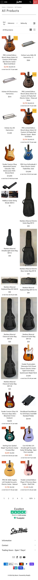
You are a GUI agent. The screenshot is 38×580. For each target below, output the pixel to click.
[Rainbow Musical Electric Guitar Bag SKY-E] (28, 199)
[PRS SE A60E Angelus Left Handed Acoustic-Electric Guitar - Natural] (9, 468)
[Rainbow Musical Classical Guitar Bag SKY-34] (9, 361)
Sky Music (15, 575)
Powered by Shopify (24, 575)
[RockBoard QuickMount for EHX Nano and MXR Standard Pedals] (28, 400)
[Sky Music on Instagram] (20, 557)
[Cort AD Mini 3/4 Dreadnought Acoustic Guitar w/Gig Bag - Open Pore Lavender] (28, 434)
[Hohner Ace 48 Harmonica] (9, 116)
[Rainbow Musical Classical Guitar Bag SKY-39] (9, 314)
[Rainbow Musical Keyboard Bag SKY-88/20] (9, 280)
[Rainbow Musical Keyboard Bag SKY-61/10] (28, 281)
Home (3, 7)
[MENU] (1, 2)
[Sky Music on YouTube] (24, 557)
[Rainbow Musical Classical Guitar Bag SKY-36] (28, 314)
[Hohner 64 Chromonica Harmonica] (9, 80)
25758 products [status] (8, 30)
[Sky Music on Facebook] (17, 557)
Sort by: (8, 23)
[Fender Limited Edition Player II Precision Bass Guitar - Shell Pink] (28, 468)
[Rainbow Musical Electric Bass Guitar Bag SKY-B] (28, 247)
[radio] (31, 30)
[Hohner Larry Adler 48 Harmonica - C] (28, 44)
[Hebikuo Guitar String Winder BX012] (9, 189)
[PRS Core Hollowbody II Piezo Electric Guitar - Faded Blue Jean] (28, 153)
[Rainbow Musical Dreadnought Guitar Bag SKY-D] (9, 237)
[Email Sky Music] (13, 557)
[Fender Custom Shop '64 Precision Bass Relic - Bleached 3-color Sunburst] (9, 400)
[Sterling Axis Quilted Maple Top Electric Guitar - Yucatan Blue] (9, 434)
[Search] (30, 2)
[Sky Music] (19, 2)
